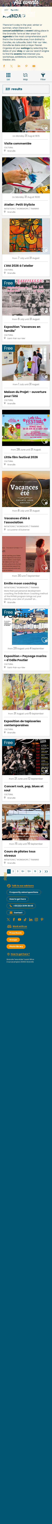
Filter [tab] (43, 79)
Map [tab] (25, 79)
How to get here (17, 899)
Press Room (15, 933)
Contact (18, 912)
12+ (29, 871)
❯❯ (46, 871)
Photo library (16, 946)
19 (35, 871)
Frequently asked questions (23, 892)
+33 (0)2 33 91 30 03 (23, 905)
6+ (23, 871)
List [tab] (8, 79)
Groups (13, 939)
